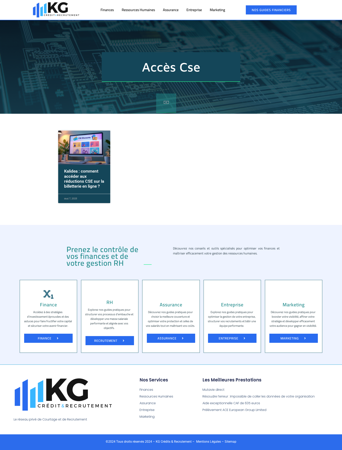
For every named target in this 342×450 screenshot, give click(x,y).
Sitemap (230, 441)
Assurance (171, 10)
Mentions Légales (208, 441)
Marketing (217, 10)
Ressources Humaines (138, 10)
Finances (107, 10)
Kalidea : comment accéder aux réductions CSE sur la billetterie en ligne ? (84, 179)
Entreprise (194, 10)
